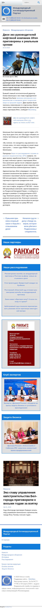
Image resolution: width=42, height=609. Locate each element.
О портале (5, 540)
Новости (6, 30)
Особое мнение (7, 566)
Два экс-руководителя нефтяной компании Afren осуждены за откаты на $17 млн (24, 120)
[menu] (4, 19)
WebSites (32, 579)
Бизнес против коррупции (11, 564)
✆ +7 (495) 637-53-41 (13, 20)
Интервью (5, 557)
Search (38, 2)
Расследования (7, 559)
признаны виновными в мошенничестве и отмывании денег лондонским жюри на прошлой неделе (20, 100)
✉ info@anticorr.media (29, 18)
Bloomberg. (32, 110)
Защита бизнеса (8, 569)
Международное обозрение (22, 30)
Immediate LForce (8, 606)
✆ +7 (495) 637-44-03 (13, 18)
